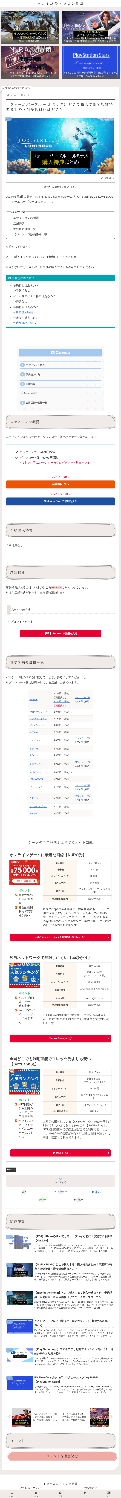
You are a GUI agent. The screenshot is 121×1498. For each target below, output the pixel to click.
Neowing (33, 813)
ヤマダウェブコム (38, 806)
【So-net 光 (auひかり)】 (60, 1038)
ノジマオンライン (38, 718)
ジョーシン (34, 740)
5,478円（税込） (62, 701)
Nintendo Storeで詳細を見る (60, 501)
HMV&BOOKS (36, 779)
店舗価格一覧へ (60, 484)
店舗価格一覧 (24, 322)
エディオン (34, 748)
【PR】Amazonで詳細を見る (60, 633)
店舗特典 (30, 384)
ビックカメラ (36, 787)
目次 (58, 352)
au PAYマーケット (38, 772)
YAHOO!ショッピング (40, 712)
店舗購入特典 (24, 312)
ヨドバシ (33, 798)
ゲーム (12, 1169)
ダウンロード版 (82, 697)
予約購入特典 (33, 374)
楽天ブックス (36, 764)
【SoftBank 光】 (60, 1152)
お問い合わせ (90, 1487)
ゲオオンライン (37, 725)
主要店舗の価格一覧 (36, 402)
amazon (33, 699)
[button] (79, 1200)
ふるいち (33, 755)
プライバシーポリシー (31, 1487)
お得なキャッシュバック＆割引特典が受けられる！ (60, 937)
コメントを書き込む (62, 1456)
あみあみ (33, 731)
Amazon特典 (30, 393)
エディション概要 (35, 365)
